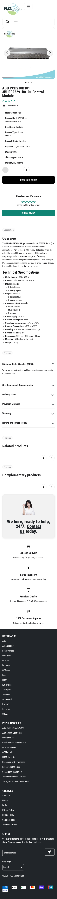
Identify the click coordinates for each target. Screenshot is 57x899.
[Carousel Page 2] (28, 82)
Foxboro (6, 665)
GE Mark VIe (7, 752)
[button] (8, 101)
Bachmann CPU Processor (13, 762)
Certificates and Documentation (17, 385)
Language (6, 861)
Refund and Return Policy (14, 422)
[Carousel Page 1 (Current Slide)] (25, 82)
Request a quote (28, 179)
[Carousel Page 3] (31, 82)
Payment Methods (11, 403)
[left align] (7, 53)
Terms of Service (9, 824)
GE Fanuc (6, 670)
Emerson (6, 660)
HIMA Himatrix (8, 757)
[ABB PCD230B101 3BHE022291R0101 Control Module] (28, 53)
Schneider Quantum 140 (12, 772)
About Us (6, 795)
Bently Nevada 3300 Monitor (14, 742)
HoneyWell (6, 655)
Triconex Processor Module (14, 776)
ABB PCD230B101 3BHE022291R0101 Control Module (23, 92)
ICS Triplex (7, 685)
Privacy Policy (8, 810)
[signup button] (49, 852)
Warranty (6, 413)
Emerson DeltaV (9, 747)
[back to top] (51, 778)
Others (5, 714)
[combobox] (31, 21)
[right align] (50, 53)
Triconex (6, 694)
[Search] (7, 21)
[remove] (5, 170)
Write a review (28, 213)
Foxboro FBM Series (11, 767)
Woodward (7, 699)
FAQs (4, 805)
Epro (4, 675)
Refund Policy (8, 815)
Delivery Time (9, 394)
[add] (26, 170)
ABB (4, 641)
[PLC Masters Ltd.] (13, 9)
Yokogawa (6, 689)
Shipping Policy (8, 820)
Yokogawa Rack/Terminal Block (16, 781)
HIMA (4, 680)
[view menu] (28, 6)
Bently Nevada (8, 650)
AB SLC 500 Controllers (12, 733)
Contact (5, 800)
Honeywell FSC (8, 737)
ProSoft (5, 704)
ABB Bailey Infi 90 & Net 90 (13, 728)
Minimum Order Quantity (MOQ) (18, 364)
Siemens (6, 709)
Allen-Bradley (7, 646)
